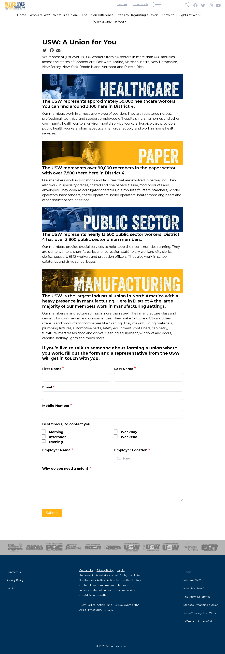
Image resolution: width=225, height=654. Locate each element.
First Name (51, 369)
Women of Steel (151, 547)
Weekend (129, 437)
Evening (56, 442)
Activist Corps (132, 547)
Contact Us (14, 572)
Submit (52, 513)
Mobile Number (55, 406)
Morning (56, 432)
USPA (112, 547)
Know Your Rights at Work (180, 15)
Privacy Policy (15, 580)
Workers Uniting (190, 547)
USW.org (122, 4)
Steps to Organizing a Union (137, 15)
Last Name (123, 369)
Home (21, 15)
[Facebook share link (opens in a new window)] (51, 50)
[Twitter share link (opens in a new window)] (44, 50)
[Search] (186, 4)
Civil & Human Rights (15, 547)
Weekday (129, 432)
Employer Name (56, 450)
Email (47, 387)
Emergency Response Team (209, 547)
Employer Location (130, 450)
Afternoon (58, 437)
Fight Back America (34, 547)
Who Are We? (39, 15)
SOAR (92, 547)
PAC (54, 547)
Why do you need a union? (65, 469)
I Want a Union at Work (108, 21)
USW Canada (140, 4)
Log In (10, 588)
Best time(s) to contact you (66, 424)
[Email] (58, 50)
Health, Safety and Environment (170, 547)
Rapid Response (73, 547)
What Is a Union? (65, 15)
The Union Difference (97, 15)
